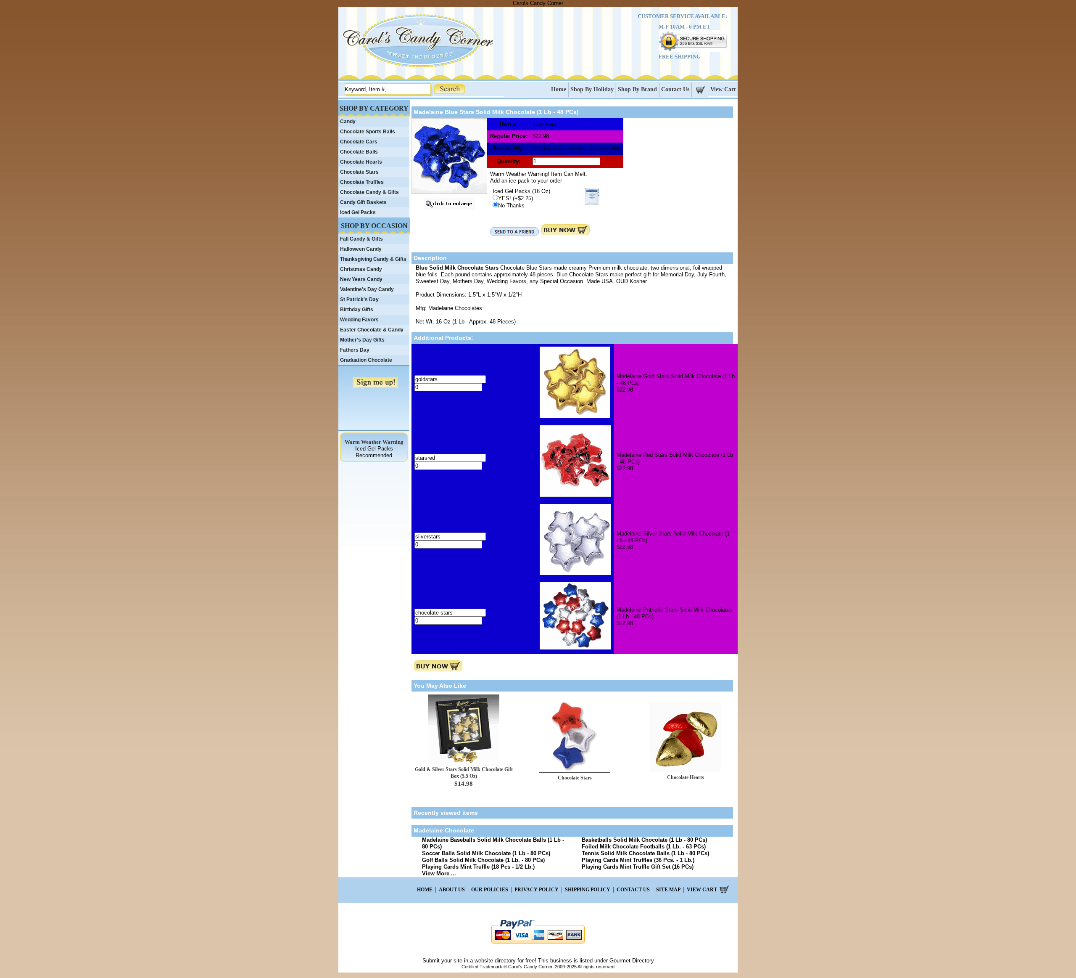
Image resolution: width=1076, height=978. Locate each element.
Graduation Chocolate (366, 360)
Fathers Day (354, 350)
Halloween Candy (361, 249)
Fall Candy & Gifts (361, 239)
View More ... (439, 873)
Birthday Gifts (356, 310)
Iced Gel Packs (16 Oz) (521, 191)
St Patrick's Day (359, 299)
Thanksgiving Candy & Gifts (373, 259)
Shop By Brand (637, 89)
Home (558, 89)
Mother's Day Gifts (362, 340)
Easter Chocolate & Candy (372, 330)
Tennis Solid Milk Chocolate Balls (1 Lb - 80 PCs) (645, 853)
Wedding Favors (359, 320)
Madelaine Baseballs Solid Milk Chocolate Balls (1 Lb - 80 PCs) (493, 843)
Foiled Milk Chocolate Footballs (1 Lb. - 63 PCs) (644, 846)
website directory (495, 960)
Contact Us (675, 89)
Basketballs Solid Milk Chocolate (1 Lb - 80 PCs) (644, 840)
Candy (348, 122)
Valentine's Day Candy (367, 289)
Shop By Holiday (592, 89)
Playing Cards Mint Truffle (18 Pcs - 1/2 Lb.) (478, 867)
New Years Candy (361, 279)
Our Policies (489, 890)
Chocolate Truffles (362, 182)
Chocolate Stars (575, 778)
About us (452, 890)
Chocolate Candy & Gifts (369, 192)
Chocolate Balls (359, 152)
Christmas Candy (361, 269)
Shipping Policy (587, 890)
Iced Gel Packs (358, 212)
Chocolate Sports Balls (367, 132)
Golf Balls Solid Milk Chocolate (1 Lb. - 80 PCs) (483, 860)
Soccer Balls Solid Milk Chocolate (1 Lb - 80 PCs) (486, 853)
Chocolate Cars (358, 142)
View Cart (723, 89)
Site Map (668, 890)
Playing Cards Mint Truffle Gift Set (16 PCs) (638, 867)
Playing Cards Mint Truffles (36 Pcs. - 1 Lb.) (638, 860)
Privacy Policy (536, 890)
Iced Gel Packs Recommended (374, 452)
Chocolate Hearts (685, 777)
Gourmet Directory (631, 960)
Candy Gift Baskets (363, 202)
